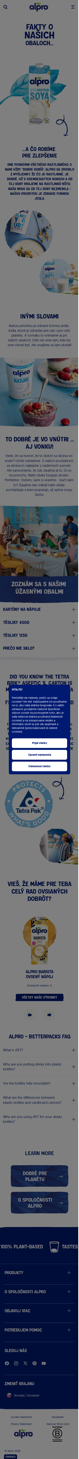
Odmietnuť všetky (39, 766)
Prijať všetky (39, 743)
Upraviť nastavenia (39, 755)
